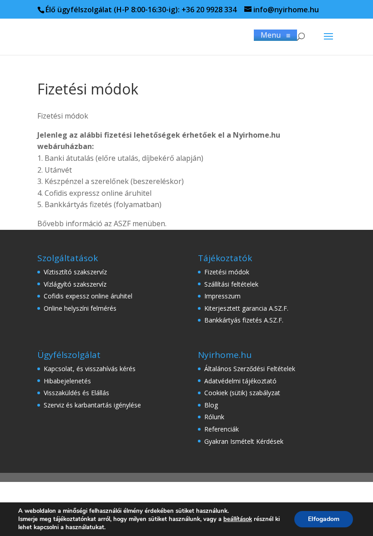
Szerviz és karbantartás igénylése (92, 405)
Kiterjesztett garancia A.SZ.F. (246, 308)
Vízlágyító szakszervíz (75, 284)
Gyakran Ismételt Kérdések (243, 441)
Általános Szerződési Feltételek (249, 368)
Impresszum (222, 296)
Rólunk (214, 416)
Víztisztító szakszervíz (75, 272)
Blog (211, 405)
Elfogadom (323, 519)
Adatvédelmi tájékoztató (240, 381)
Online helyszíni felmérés (80, 308)
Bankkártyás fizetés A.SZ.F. (243, 320)
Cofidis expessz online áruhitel (88, 296)
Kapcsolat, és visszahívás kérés (90, 368)
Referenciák (221, 429)
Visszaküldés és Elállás (76, 392)
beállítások (237, 519)
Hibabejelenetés (67, 381)
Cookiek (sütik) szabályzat (242, 392)
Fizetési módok (226, 272)
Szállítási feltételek (231, 284)
